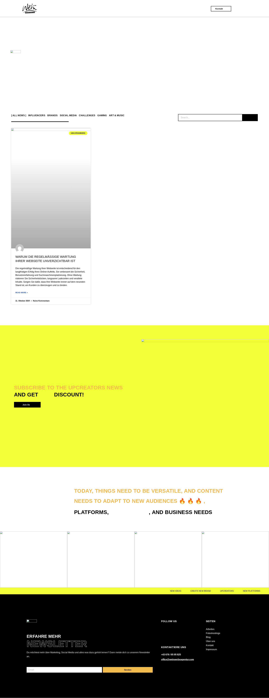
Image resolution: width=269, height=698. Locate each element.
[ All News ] (18, 115)
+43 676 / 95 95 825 (171, 654)
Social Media (68, 115)
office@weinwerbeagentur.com (177, 659)
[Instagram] (168, 628)
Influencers (36, 115)
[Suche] (250, 117)
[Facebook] (162, 628)
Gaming (102, 115)
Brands (52, 115)
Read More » (21, 293)
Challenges (87, 115)
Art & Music (116, 115)
